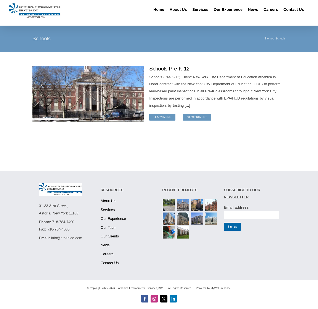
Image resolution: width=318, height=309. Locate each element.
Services (108, 210)
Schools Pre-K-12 (169, 69)
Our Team (108, 228)
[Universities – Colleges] (210, 205)
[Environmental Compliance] (168, 232)
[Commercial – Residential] (196, 219)
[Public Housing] (196, 205)
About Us (108, 201)
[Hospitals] (182, 219)
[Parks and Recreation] (168, 205)
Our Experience (113, 219)
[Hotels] (168, 219)
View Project (197, 117)
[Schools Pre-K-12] (182, 205)
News (105, 245)
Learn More (162, 117)
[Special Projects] (182, 232)
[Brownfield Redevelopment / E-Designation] (210, 219)
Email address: (237, 207)
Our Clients (110, 236)
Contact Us (110, 263)
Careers (107, 254)
